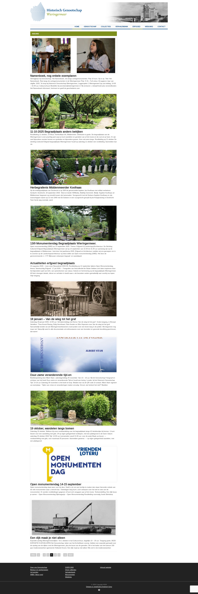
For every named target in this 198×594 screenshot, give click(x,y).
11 (65, 555)
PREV (33, 555)
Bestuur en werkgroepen (39, 570)
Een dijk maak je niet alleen (47, 537)
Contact (161, 26)
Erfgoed (136, 26)
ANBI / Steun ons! (36, 574)
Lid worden (34, 572)
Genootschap (90, 26)
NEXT (70, 555)
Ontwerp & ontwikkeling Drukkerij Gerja (99, 587)
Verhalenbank (121, 26)
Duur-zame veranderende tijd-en (51, 374)
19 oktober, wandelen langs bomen (52, 428)
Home (77, 26)
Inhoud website (105, 567)
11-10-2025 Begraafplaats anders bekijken (56, 131)
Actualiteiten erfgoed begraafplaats (52, 263)
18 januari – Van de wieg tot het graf (53, 319)
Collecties (106, 26)
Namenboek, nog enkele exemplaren (53, 75)
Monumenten (70, 574)
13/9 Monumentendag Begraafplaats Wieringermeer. (63, 243)
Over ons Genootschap (38, 567)
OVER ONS (69, 567)
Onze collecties (70, 570)
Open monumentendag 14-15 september (55, 484)
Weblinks (149, 26)
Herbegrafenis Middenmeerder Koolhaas (55, 187)
